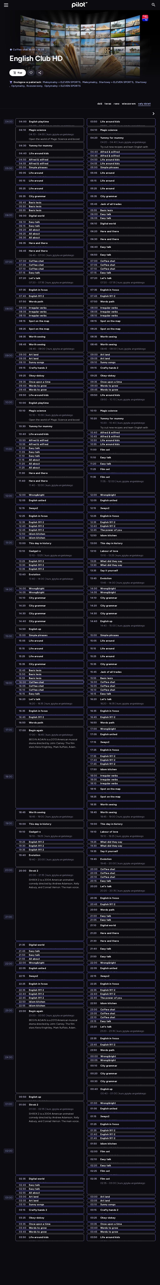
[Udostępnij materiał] (39, 73)
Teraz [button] (108, 103)
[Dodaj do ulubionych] (31, 73)
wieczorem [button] (129, 103)
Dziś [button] (99, 103)
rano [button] (116, 103)
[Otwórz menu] (6, 5)
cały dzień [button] (144, 103)
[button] (153, 113)
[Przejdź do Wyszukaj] (153, 5)
